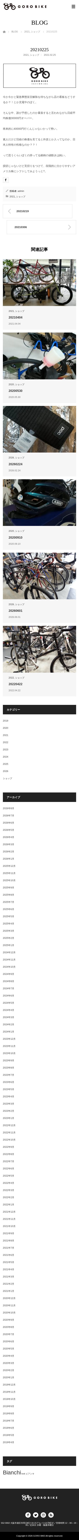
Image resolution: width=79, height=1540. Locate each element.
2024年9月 (8, 974)
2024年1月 (8, 1031)
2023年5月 (8, 1089)
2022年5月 (8, 1175)
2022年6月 (8, 1168)
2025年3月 (8, 931)
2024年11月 (9, 959)
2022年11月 (9, 1132)
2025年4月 (8, 923)
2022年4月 (8, 1183)
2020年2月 (8, 1370)
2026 (11, 457)
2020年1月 (8, 1377)
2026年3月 (8, 844)
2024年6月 (8, 995)
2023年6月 (8, 1082)
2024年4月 (8, 1010)
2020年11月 (9, 1305)
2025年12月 (9, 866)
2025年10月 (9, 880)
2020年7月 (8, 1334)
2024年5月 (8, 1003)
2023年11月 (9, 1046)
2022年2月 (8, 1197)
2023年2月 (8, 1111)
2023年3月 (8, 1103)
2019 (5, 720)
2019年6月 (8, 1428)
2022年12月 (9, 1125)
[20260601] (39, 576)
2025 (5, 764)
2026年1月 (8, 858)
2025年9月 (8, 887)
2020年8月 (8, 1327)
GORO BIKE (39, 1536)
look (23, 1474)
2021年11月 (9, 1219)
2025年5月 (8, 916)
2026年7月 (8, 815)
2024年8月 (8, 981)
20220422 (15, 684)
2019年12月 (9, 1384)
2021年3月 (8, 1276)
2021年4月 (8, 1269)
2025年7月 (8, 902)
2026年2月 (8, 851)
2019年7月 (8, 1420)
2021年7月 (8, 1248)
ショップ (34, 55)
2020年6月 (8, 1341)
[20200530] (39, 356)
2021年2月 (8, 1284)
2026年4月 (8, 837)
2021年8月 (8, 1240)
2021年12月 (9, 1212)
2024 (5, 756)
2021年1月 (8, 1291)
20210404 (15, 317)
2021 (26, 55)
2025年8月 (8, 895)
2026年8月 (8, 808)
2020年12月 (9, 1298)
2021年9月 (8, 1233)
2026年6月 (8, 822)
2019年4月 (8, 1442)
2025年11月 (9, 873)
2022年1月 (8, 1204)
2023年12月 (9, 1039)
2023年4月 (8, 1096)
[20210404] (39, 282)
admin (21, 191)
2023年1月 (8, 1118)
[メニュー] (73, 6)
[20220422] (39, 649)
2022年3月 (8, 1190)
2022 (11, 677)
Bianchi (12, 1472)
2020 (11, 384)
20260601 (15, 610)
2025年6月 (8, 909)
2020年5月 (8, 1348)
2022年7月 (8, 1161)
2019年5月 (8, 1435)
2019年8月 (8, 1413)
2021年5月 (8, 1262)
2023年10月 (9, 1053)
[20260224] (39, 429)
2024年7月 (8, 988)
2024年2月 (8, 1024)
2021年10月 (9, 1226)
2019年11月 (9, 1392)
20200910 (15, 537)
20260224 (15, 464)
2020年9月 (8, 1320)
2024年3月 (8, 1017)
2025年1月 (8, 945)
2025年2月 (8, 938)
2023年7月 (8, 1075)
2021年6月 (8, 1255)
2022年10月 (9, 1139)
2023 (5, 749)
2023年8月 (8, 1067)
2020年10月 (9, 1312)
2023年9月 (8, 1060)
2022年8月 (8, 1154)
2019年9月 (8, 1406)
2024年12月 (9, 952)
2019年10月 (9, 1399)
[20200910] (39, 502)
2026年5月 (8, 830)
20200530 (15, 390)
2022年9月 (8, 1147)
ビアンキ (30, 1474)
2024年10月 (9, 967)
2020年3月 (8, 1363)
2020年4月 (8, 1356)
